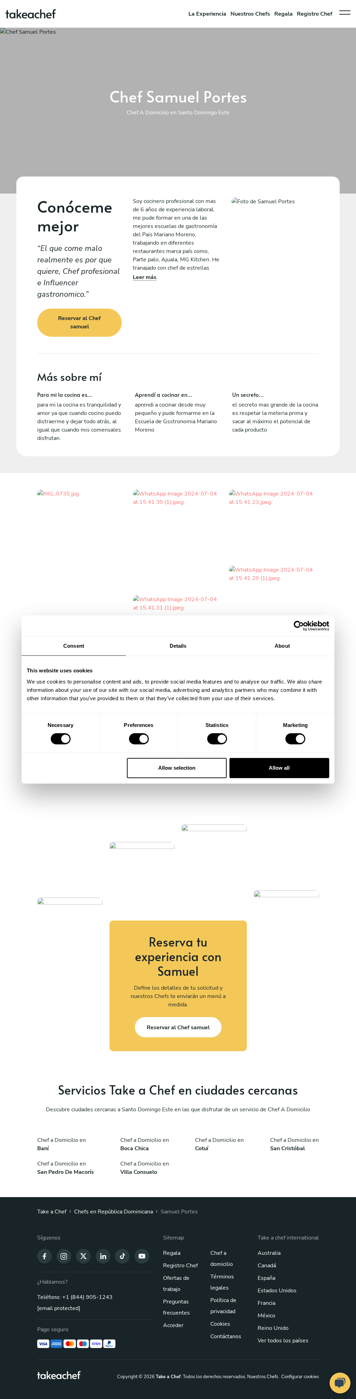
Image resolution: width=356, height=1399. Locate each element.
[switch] (139, 738)
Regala (283, 14)
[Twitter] (83, 1256)
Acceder (173, 1325)
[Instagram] (64, 1256)
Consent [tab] (73, 646)
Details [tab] (178, 646)
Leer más (144, 277)
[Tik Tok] (122, 1256)
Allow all (279, 768)
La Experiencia (207, 14)
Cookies (220, 1324)
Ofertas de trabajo (176, 1283)
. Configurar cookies (299, 1377)
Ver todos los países (283, 1340)
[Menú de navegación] (344, 10)
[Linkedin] (103, 1256)
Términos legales (222, 1282)
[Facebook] (44, 1256)
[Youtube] (142, 1256)
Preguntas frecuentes (176, 1307)
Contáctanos (225, 1336)
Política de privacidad (223, 1305)
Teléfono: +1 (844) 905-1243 (75, 1297)
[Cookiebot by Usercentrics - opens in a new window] (298, 626)
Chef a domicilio (221, 1258)
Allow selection (176, 768)
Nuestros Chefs (250, 14)
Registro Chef (314, 14)
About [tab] (282, 646)
